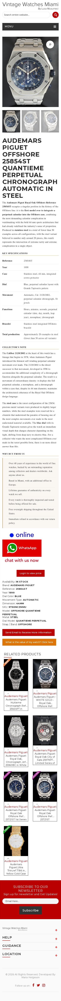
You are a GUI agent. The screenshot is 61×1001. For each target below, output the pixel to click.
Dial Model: (8, 620)
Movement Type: (12, 599)
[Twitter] (38, 985)
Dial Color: (8, 596)
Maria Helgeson (30, 977)
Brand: (6, 585)
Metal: (6, 617)
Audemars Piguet (16, 696)
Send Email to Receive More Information (28, 632)
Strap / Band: (9, 624)
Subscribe (31, 910)
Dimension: (8, 603)
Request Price (8, 694)
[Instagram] (43, 985)
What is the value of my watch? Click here (29, 642)
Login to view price (30, 573)
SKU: (5, 607)
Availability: (8, 581)
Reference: (8, 589)
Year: (5, 592)
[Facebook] (33, 985)
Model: (6, 610)
